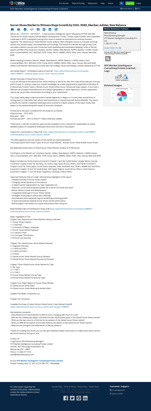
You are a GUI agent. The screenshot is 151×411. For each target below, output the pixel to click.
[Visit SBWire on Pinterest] (79, 401)
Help (103, 3)
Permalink (54, 363)
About (110, 3)
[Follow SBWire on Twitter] (72, 401)
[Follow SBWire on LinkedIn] (85, 401)
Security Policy (57, 387)
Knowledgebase (118, 390)
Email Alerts (127, 8)
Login (138, 3)
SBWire (17, 3)
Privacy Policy (82, 387)
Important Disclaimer (83, 392)
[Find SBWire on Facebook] (66, 401)
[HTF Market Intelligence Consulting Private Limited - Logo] (122, 80)
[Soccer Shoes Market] (122, 102)
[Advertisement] (75, 16)
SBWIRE (24, 34)
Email (106, 48)
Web (112, 48)
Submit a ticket (117, 393)
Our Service (64, 3)
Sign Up (130, 3)
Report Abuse (94, 387)
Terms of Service (70, 387)
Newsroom (92, 3)
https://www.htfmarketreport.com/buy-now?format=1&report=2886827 (39, 307)
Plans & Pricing (78, 3)
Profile (118, 48)
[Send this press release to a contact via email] (12, 29)
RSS (138, 8)
